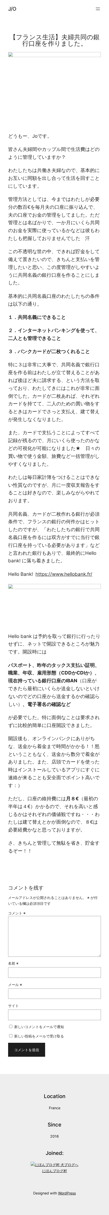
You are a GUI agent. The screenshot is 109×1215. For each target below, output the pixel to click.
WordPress (67, 1193)
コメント (17, 913)
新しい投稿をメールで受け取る (39, 1036)
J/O (12, 9)
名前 (13, 963)
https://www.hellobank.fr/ (63, 574)
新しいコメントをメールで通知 (39, 1027)
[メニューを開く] (98, 9)
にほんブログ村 (54, 1171)
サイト (13, 1005)
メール (15, 984)
